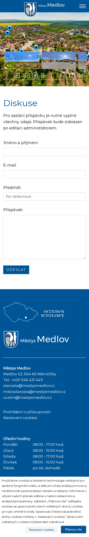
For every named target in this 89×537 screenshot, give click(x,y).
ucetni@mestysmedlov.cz (27, 397)
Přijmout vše (73, 529)
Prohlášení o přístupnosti (27, 412)
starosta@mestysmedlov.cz (29, 385)
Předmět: (12, 187)
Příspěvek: (13, 209)
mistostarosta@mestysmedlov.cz (34, 391)
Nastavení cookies (20, 418)
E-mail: (10, 165)
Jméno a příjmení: (20, 142)
